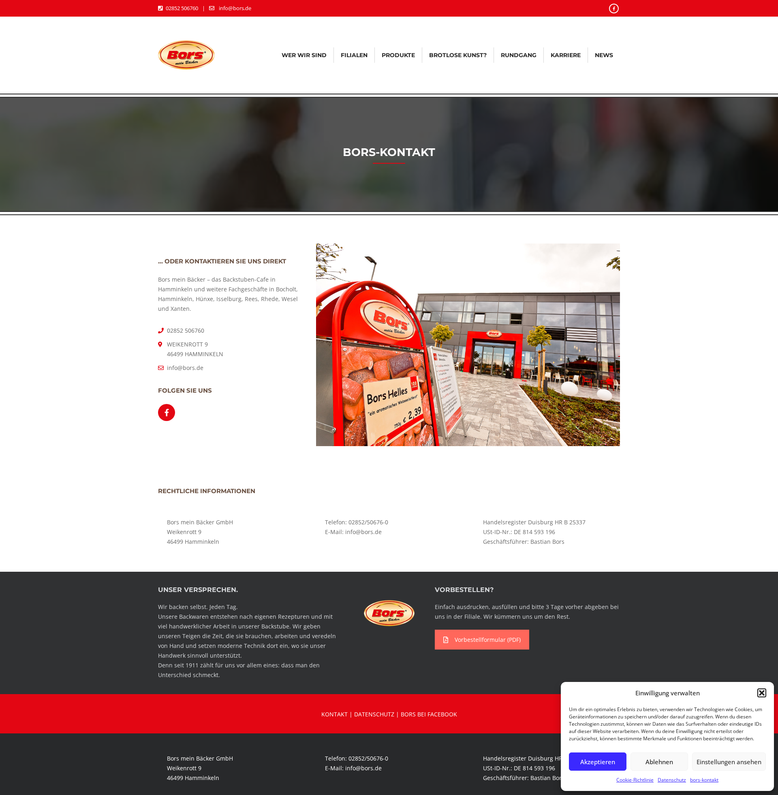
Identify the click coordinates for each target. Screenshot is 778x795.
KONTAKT (334, 714)
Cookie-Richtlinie (635, 779)
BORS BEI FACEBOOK (429, 714)
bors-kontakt (704, 779)
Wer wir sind (304, 55)
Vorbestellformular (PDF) (488, 639)
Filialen (354, 55)
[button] (762, 693)
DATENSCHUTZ (374, 714)
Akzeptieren (597, 762)
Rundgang (518, 55)
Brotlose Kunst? (458, 55)
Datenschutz (672, 779)
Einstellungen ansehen (729, 762)
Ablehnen (659, 762)
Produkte (398, 55)
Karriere (566, 55)
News (604, 55)
